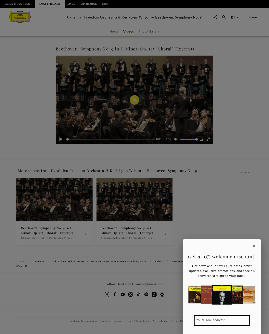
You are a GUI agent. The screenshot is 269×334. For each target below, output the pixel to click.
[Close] (254, 246)
